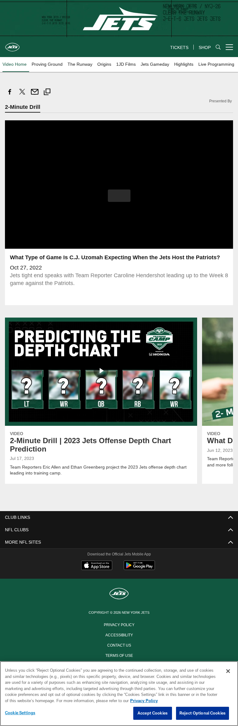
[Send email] (35, 95)
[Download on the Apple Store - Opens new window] (97, 566)
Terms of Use (119, 655)
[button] (119, 195)
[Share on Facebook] (10, 95)
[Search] (218, 47)
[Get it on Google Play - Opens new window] (139, 568)
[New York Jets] (119, 594)
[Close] (228, 671)
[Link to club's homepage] (12, 45)
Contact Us (119, 645)
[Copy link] (47, 92)
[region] (119, 693)
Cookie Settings (20, 712)
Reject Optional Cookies (202, 713)
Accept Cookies (153, 713)
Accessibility (119, 634)
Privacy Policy (119, 624)
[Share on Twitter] (22, 95)
